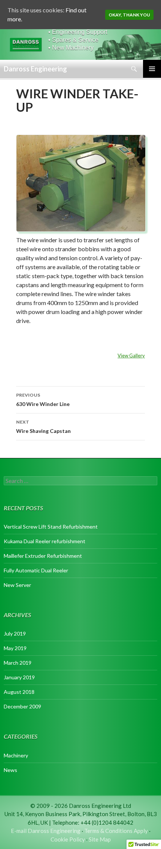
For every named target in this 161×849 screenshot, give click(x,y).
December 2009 (22, 706)
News (10, 770)
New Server (17, 585)
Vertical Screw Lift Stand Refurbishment (51, 526)
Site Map (100, 839)
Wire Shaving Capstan (43, 426)
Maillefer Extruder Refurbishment (43, 556)
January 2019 (19, 677)
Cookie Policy (68, 839)
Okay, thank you (129, 15)
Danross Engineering (35, 69)
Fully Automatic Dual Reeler (36, 570)
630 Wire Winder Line (43, 399)
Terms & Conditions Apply (116, 830)
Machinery (16, 755)
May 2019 (15, 648)
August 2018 (19, 692)
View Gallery (131, 356)
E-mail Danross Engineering (45, 830)
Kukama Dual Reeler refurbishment (44, 541)
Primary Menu (152, 69)
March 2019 (17, 662)
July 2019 (15, 633)
